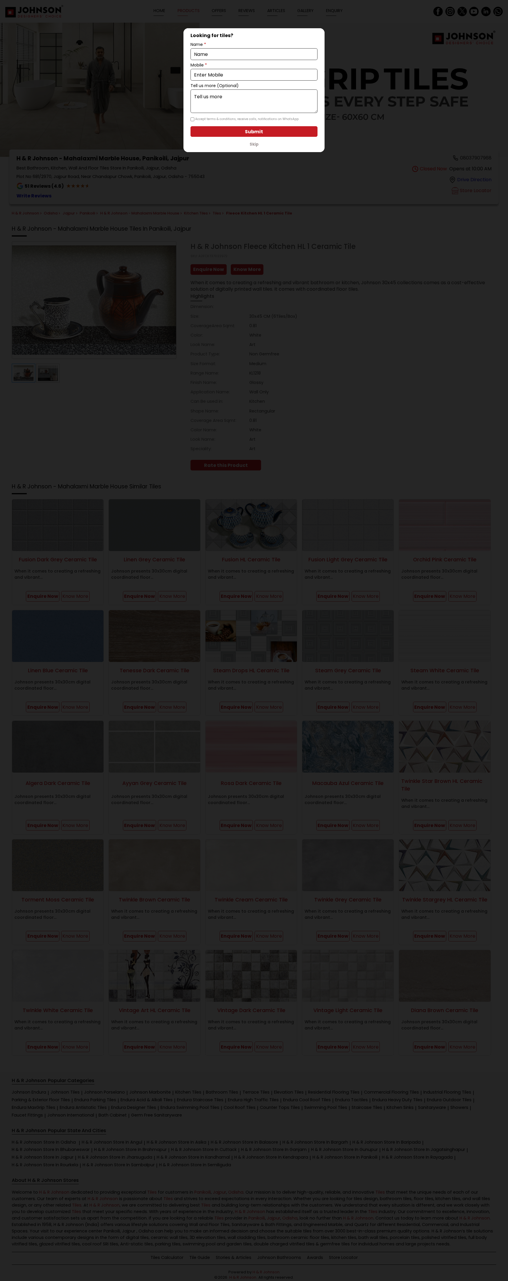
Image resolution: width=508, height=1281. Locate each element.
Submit (254, 131)
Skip (254, 144)
